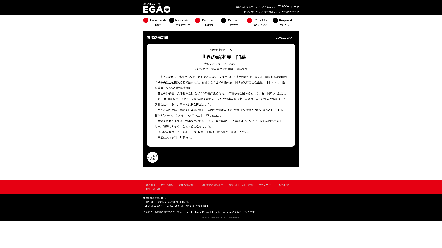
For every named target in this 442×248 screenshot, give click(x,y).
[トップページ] (156, 12)
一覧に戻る (154, 157)
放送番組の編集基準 (212, 184)
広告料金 (284, 184)
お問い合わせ (153, 189)
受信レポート (266, 184)
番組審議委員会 (187, 184)
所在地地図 (167, 184)
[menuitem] (156, 23)
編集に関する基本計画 (241, 184)
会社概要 (150, 184)
